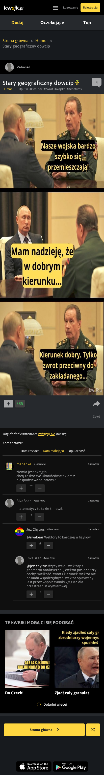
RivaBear (23, 501)
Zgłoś (96, 416)
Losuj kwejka (93, 729)
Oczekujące (52, 22)
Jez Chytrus (36, 529)
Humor (41, 40)
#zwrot (48, 89)
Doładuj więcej (55, 704)
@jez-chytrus (37, 566)
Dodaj (17, 22)
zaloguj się (46, 434)
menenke (23, 464)
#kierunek (36, 89)
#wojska (60, 89)
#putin (23, 89)
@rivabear (35, 537)
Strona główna (16, 40)
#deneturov (74, 89)
